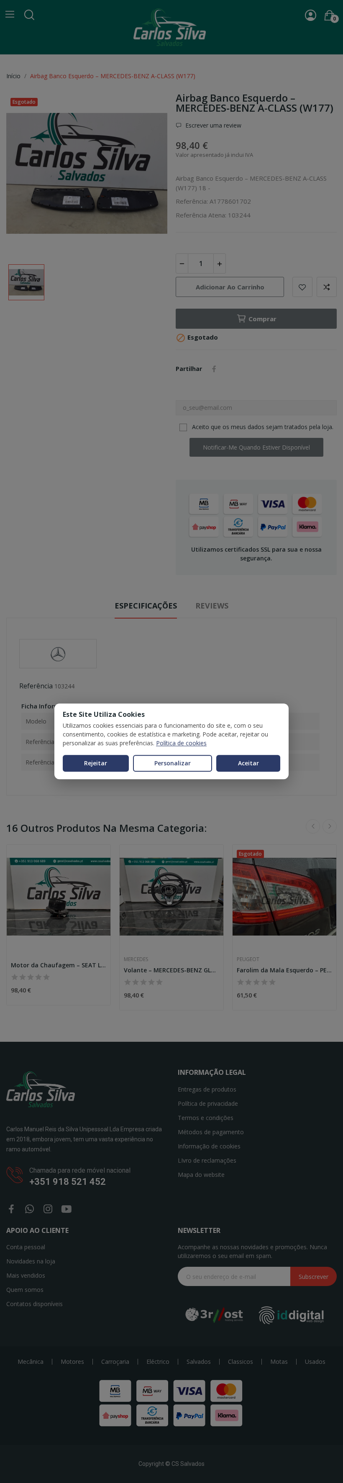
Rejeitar (95, 763)
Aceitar (248, 763)
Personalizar (172, 763)
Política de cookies (181, 743)
